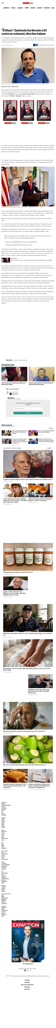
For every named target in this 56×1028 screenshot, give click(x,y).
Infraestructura (4, 866)
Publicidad (27, 980)
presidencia (14, 258)
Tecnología (3, 809)
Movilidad (3, 877)
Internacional (3, 808)
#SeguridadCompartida (28, 238)
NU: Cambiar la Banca (28, 964)
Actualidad (3, 887)
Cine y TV (3, 856)
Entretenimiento (4, 853)
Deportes (3, 855)
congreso (20, 8)
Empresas (3, 803)
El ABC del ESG (4, 881)
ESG (2, 812)
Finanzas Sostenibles (5, 878)
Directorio (27, 989)
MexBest (3, 906)
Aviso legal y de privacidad (27, 984)
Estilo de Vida (3, 914)
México (3, 28)
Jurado (2, 916)
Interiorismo (3, 869)
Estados (2, 824)
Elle (2, 842)
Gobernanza (3, 875)
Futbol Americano (4, 898)
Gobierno (3, 819)
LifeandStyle (3, 815)
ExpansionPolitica (31, 970)
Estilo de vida (3, 848)
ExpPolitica (25, 970)
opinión (39, 8)
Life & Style (4, 851)
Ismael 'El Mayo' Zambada (20, 360)
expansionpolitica (28, 970)
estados (33, 8)
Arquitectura (3, 867)
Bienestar (3, 913)
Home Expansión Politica (6, 805)
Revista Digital (4, 903)
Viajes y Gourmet (4, 838)
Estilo (2, 852)
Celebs (2, 846)
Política (3, 817)
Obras (2, 810)
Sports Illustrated (6, 893)
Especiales (3, 891)
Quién (3, 830)
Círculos (3, 834)
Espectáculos (3, 831)
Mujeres (3, 813)
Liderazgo (3, 888)
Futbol (2, 895)
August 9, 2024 (28, 245)
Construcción (3, 863)
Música (2, 857)
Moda (2, 835)
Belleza (2, 837)
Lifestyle (3, 902)
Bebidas (2, 909)
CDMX (27, 8)
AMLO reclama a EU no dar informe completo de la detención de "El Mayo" (31, 260)
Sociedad (47, 8)
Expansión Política (13, 392)
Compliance (27, 982)
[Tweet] (34, 45)
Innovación (3, 880)
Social (2, 874)
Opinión (2, 826)
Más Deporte (3, 900)
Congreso (3, 821)
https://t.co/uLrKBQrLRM (13, 242)
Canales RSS (27, 987)
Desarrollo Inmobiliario (5, 864)
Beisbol (2, 896)
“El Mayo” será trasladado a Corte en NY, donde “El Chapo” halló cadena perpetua (41, 383)
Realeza (2, 833)
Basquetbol (3, 899)
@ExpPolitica (15, 86)
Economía (3, 806)
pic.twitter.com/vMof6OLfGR (29, 242)
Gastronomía (3, 907)
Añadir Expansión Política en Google (47, 45)
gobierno (6, 8)
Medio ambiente (4, 873)
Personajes (3, 911)
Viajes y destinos (4, 910)
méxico (13, 8)
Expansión (4, 802)
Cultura (2, 840)
